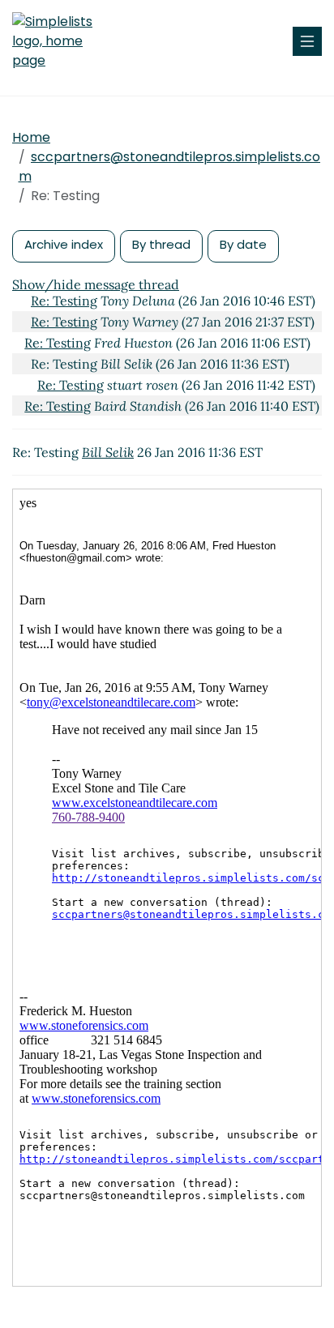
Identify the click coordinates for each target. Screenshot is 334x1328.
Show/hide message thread (95, 284)
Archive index (63, 244)
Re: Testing (64, 301)
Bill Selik (108, 452)
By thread (161, 244)
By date (243, 244)
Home (31, 137)
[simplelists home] (60, 41)
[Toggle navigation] (307, 41)
